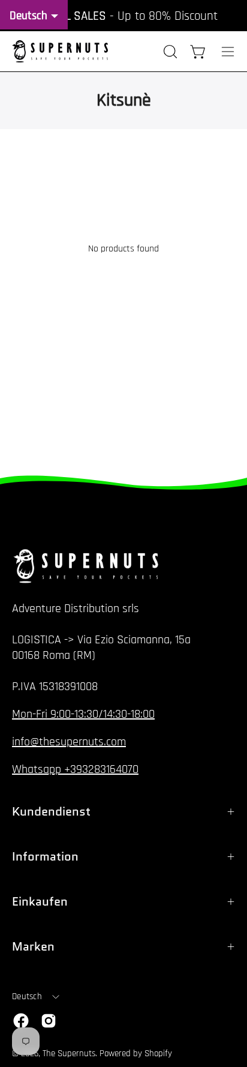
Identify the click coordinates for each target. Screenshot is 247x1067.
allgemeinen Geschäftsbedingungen (134, 1052)
